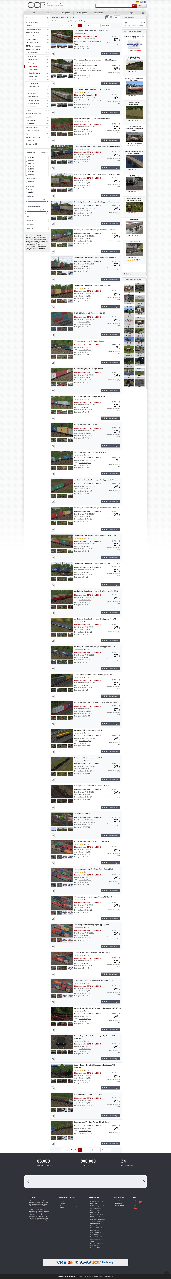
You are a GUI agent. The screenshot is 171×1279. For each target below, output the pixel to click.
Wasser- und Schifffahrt (33, 113)
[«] (67, 25)
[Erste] (63, 25)
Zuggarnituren (32, 93)
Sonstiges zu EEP (31, 144)
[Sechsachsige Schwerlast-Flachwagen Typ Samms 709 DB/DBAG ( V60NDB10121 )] (62, 1071)
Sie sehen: (54, 21)
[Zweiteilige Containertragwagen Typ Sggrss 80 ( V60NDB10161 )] (62, 931)
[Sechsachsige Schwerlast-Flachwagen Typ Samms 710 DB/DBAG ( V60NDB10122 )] (62, 1042)
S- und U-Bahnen (33, 100)
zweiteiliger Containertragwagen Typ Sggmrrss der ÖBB (96, 591)
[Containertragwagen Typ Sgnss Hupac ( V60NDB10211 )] (62, 347)
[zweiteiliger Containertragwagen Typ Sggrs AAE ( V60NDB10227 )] (62, 291)
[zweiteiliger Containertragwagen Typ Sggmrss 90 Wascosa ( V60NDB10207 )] (62, 514)
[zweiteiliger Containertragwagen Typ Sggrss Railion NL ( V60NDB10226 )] (62, 263)
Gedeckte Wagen (34, 73)
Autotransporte (34, 83)
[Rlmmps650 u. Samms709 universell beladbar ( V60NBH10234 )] (62, 792)
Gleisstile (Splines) (32, 127)
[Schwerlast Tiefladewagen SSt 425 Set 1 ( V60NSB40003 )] (62, 764)
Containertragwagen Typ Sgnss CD (87, 424)
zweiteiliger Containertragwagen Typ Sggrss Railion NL (95, 257)
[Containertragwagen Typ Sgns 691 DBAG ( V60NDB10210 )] (62, 402)
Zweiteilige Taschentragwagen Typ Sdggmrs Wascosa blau (96, 202)
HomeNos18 (30, 26)
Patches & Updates (32, 36)
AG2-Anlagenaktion (32, 22)
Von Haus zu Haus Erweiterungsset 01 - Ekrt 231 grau (95, 60)
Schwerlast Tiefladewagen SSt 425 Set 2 (89, 730)
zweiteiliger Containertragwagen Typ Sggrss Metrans (94, 230)
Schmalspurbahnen (34, 103)
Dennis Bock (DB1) (85, 129)
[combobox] (37, 220)
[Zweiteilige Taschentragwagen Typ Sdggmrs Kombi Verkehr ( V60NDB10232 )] (62, 152)
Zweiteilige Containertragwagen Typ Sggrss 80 (92, 925)
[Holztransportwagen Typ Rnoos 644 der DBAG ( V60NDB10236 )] (62, 124)
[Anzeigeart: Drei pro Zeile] (110, 17)
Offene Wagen (33, 70)
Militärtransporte (34, 86)
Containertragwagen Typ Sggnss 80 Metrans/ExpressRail (96, 702)
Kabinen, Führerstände (33, 137)
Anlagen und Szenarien (33, 49)
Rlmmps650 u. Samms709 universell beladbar (91, 786)
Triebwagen (31, 90)
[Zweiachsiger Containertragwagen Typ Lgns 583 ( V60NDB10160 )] (62, 958)
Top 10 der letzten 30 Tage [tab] (133, 31)
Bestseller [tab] (127, 274)
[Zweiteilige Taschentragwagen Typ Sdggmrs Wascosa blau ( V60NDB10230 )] (62, 208)
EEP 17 (62, 1200)
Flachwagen (33, 66)
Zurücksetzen (44, 152)
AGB (77, 1275)
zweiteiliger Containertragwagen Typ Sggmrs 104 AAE (95, 619)
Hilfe (115, 13)
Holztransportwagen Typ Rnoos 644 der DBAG (92, 118)
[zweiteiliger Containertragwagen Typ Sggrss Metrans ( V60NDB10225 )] (62, 236)
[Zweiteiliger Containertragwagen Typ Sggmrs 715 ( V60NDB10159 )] (62, 986)
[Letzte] (93, 25)
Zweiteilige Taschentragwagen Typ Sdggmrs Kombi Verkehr (97, 146)
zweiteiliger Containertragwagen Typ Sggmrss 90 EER (95, 535)
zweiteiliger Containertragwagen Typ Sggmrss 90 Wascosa (96, 508)
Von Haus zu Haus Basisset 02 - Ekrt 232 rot (91, 31)
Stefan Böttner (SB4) (85, 741)
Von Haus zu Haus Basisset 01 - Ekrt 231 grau (92, 89)
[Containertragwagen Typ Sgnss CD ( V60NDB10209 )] (62, 430)
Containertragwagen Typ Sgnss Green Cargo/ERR (93, 869)
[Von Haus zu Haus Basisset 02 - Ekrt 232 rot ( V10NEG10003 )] (62, 37)
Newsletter (98, 13)
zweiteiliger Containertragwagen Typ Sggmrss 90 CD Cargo (97, 563)
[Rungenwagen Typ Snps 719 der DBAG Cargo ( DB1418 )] (62, 1128)
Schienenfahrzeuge (32, 53)
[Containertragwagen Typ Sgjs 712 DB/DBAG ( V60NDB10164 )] (62, 847)
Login (131, 13)
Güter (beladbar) (31, 120)
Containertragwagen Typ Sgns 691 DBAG (90, 396)
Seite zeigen (106, 25)
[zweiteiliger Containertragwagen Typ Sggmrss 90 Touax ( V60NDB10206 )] (62, 486)
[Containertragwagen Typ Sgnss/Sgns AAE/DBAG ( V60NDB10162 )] (62, 903)
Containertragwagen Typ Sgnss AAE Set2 (90, 452)
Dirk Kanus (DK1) (84, 322)
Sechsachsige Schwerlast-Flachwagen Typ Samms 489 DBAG (97, 1008)
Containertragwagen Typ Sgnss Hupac (89, 341)
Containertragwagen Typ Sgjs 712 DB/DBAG (91, 841)
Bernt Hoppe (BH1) (85, 794)
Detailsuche (142, 5)
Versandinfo (82, 1275)
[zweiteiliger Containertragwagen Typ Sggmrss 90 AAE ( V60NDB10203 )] (62, 653)
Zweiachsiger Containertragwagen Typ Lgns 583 (93, 952)
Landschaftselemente (33, 130)
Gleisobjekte (30, 124)
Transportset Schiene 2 (83, 813)
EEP (49, 13)
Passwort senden (119, 1204)
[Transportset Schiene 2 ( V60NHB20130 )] (62, 819)
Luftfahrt (28, 110)
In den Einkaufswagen (111, 54)
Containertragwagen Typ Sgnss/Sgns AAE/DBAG (93, 897)
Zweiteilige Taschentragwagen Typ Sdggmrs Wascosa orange (97, 174)
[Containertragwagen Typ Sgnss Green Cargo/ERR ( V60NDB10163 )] (62, 875)
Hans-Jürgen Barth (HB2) (87, 822)
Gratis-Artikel (30, 141)
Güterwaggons (32, 63)
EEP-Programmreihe (32, 32)
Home (32, 13)
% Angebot (82, 13)
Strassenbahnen (33, 97)
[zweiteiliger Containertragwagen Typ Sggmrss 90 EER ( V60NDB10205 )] (62, 541)
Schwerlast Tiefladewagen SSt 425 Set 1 (89, 758)
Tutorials (62, 1203)
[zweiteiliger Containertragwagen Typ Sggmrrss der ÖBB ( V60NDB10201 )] (62, 597)
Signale (28, 134)
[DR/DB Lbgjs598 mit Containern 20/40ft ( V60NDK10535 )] (62, 319)
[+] (61, 36)
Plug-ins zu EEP (31, 39)
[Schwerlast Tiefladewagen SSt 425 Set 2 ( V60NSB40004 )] (62, 736)
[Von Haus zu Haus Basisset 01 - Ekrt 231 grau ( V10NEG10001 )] (62, 95)
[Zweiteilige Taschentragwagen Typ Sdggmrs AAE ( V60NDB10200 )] (62, 680)
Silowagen (32, 80)
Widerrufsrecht (98, 1275)
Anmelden (118, 1200)
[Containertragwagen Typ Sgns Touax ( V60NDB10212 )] (62, 375)
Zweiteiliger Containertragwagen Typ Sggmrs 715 (93, 980)
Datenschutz (90, 1275)
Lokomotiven (32, 56)
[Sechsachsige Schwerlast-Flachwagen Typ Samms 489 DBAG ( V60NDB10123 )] (62, 1014)
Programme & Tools (32, 42)
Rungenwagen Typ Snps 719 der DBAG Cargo (92, 1122)
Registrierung (118, 1202)
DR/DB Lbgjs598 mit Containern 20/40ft (89, 313)
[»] (88, 25)
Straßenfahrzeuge (31, 107)
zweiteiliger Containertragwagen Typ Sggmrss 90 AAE (95, 647)
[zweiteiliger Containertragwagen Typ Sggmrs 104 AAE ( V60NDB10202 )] (62, 625)
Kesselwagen (33, 76)
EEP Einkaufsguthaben (33, 46)
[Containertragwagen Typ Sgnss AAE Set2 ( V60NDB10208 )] (62, 458)
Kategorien (65, 13)
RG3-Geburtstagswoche (33, 29)
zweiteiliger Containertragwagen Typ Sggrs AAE (93, 285)
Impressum (106, 1275)
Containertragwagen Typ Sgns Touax (88, 369)
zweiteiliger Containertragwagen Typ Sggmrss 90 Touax (95, 480)
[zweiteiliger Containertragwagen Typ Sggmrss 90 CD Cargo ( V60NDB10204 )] (62, 569)
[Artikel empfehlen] (53, 54)
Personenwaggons (34, 59)
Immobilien (29, 117)
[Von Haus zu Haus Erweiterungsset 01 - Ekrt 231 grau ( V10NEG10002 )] (62, 66)
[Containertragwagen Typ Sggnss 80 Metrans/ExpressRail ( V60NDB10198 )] (62, 708)
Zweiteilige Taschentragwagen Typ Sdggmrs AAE (93, 674)
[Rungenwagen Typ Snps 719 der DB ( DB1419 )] (62, 1100)
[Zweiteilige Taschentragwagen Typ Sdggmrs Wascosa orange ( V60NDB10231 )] (62, 180)
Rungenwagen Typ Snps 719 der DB (88, 1094)
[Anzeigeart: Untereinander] (107, 17)
